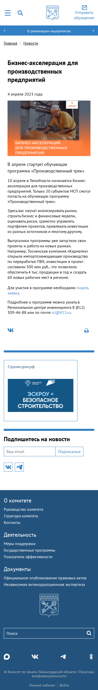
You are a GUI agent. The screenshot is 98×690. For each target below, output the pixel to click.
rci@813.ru (61, 312)
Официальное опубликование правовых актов (45, 577)
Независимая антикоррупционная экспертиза (44, 584)
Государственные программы (29, 550)
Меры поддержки (19, 543)
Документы (17, 569)
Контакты (12, 522)
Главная (10, 43)
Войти (64, 685)
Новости (30, 43)
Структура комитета (21, 515)
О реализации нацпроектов (49, 31)
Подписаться (69, 451)
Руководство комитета (23, 509)
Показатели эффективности (28, 556)
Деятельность (20, 534)
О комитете (17, 500)
